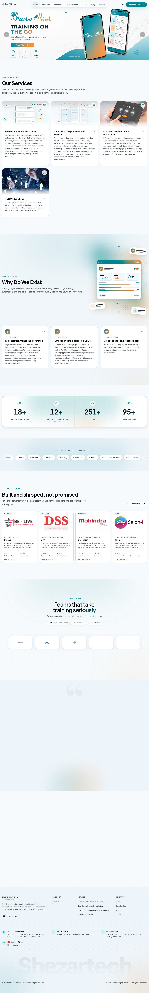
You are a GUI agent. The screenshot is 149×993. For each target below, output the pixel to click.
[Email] (16, 916)
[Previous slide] (6, 34)
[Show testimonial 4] (77, 772)
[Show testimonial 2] (73, 772)
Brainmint (46, 5)
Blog (93, 5)
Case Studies (72, 5)
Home (35, 5)
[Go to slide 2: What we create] (76, 56)
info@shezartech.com (139, 983)
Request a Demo (134, 5)
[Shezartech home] (10, 4)
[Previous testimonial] (19, 742)
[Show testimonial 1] (71, 772)
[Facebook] (10, 916)
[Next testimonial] (129, 742)
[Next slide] (142, 34)
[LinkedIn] (4, 916)
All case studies (135, 504)
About (84, 5)
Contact (102, 5)
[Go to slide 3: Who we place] (79, 56)
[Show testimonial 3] (75, 772)
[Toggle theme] (123, 5)
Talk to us (129, 837)
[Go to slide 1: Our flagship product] (71, 56)
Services (57, 5)
